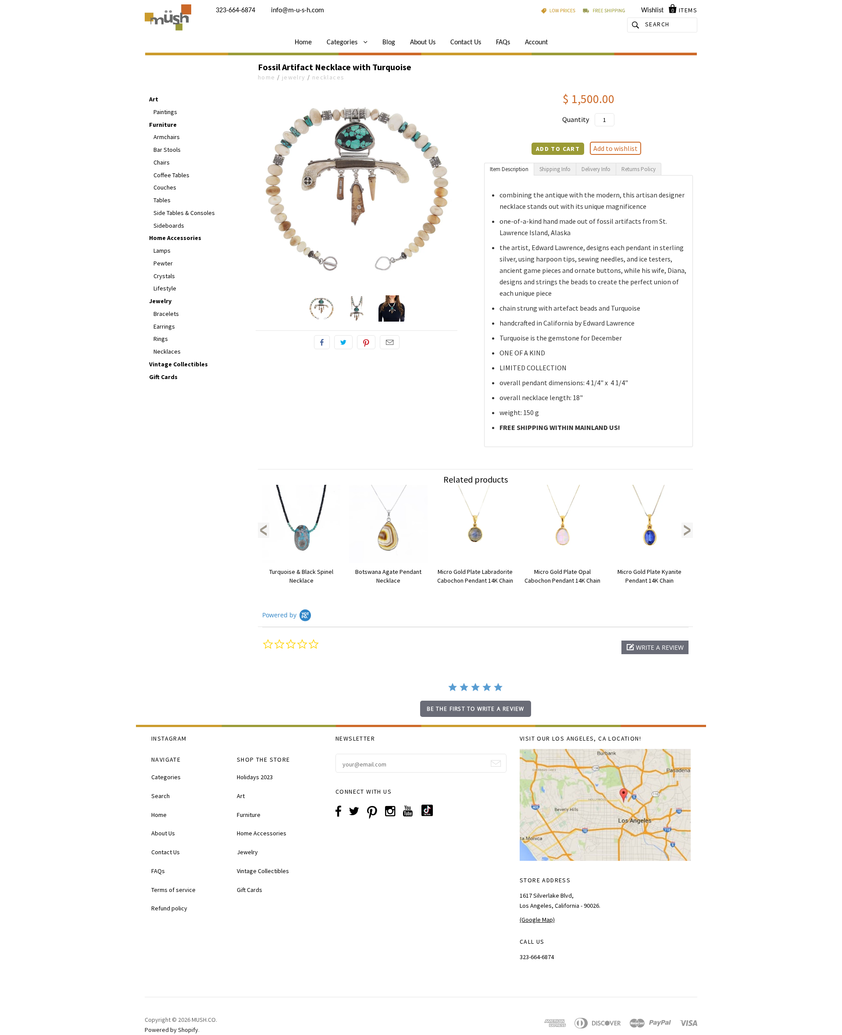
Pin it (366, 342)
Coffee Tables (171, 175)
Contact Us (465, 42)
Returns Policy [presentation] (638, 169)
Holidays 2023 (255, 777)
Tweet (343, 342)
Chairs (161, 162)
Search (160, 796)
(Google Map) (537, 920)
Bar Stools (167, 150)
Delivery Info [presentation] (596, 169)
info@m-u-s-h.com (297, 10)
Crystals (164, 276)
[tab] (509, 169)
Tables (162, 200)
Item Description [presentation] (509, 169)
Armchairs (166, 137)
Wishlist (652, 10)
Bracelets (166, 314)
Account (536, 42)
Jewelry (294, 77)
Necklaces (328, 77)
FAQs (503, 42)
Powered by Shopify (171, 1030)
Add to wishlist (615, 148)
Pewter (163, 263)
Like (322, 342)
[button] (655, 647)
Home (303, 42)
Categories (343, 42)
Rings (160, 339)
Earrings (164, 326)
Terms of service (173, 890)
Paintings (165, 112)
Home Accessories (175, 238)
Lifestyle (164, 288)
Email (390, 342)
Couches (164, 187)
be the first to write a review (475, 709)
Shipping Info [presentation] (555, 169)
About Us (422, 42)
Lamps (162, 250)
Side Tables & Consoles (184, 213)
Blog (388, 42)
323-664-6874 (235, 10)
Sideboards (168, 225)
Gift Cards (163, 377)
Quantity (575, 119)
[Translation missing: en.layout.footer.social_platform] (430, 814)
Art (153, 99)
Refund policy (169, 908)
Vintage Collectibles (178, 364)
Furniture (163, 125)
